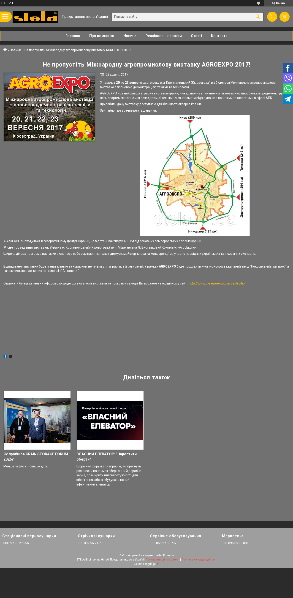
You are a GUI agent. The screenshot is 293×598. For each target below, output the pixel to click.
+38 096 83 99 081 (235, 543)
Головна (72, 36)
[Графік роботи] (284, 17)
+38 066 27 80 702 (163, 543)
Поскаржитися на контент (162, 559)
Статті (196, 36)
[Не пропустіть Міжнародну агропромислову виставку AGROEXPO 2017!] (49, 107)
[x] (10, 357)
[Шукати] (257, 17)
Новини (129, 36)
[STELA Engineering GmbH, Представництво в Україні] (35, 17)
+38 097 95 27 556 (15, 543)
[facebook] (5, 357)
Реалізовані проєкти (164, 36)
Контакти (219, 36)
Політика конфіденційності (199, 559)
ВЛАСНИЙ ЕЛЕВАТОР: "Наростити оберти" (106, 456)
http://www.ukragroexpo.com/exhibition (218, 283)
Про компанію (101, 36)
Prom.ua (168, 555)
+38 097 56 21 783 (91, 543)
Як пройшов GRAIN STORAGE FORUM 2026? (35, 456)
